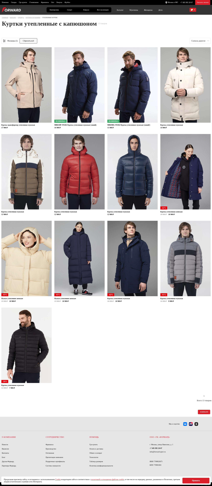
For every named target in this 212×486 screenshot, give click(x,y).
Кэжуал (86, 10)
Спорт (69, 10)
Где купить (23, 2)
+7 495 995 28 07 (186, 2)
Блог (3, 457)
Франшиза (45, 2)
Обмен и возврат (95, 453)
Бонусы (59, 2)
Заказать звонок (203, 2)
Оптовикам (50, 453)
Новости (5, 445)
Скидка (13, 2)
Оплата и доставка (96, 449)
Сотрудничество (55, 437)
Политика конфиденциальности (101, 466)
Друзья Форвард (8, 461)
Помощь (94, 437)
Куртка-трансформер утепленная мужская (18, 125)
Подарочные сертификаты (55, 461)
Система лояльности (53, 466)
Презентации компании (54, 457)
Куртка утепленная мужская (171, 125)
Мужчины (133, 10)
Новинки (5, 2)
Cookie (58, 479)
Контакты (5, 453)
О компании (34, 2)
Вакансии (5, 449)
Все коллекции (103, 10)
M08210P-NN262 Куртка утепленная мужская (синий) (75, 125)
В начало (204, 412)
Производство (51, 449)
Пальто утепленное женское (12, 298)
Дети (160, 10)
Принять (196, 480)
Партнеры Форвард (9, 466)
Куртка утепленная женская (171, 212)
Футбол (67, 2)
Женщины (148, 10)
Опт (52, 2)
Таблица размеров (96, 461)
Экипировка (54, 10)
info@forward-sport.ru (158, 452)
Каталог (120, 10)
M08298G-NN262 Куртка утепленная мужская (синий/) (128, 125)
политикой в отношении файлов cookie (107, 479)
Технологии (93, 457)
